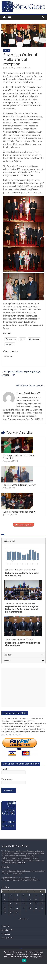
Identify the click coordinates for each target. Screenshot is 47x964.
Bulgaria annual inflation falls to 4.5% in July (21, 574)
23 (11, 908)
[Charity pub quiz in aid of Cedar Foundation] (17, 438)
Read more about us (17, 863)
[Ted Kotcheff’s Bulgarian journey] (17, 467)
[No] (44, 956)
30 (11, 912)
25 (23, 908)
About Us (5, 926)
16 (11, 904)
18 (23, 904)
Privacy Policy (6, 938)
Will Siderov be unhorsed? (31, 385)
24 (17, 908)
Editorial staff (6, 930)
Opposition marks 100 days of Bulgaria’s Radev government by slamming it (21, 609)
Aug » (26, 918)
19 (30, 904)
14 (42, 899)
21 (42, 904)
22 (5, 908)
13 (36, 899)
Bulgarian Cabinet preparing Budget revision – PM (21, 373)
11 (23, 899)
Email (4, 769)
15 (5, 904)
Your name (6, 779)
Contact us (5, 934)
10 (17, 899)
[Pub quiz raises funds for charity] (17, 494)
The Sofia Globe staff (23, 68)
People (6, 50)
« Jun (21, 918)
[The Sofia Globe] (4, 17)
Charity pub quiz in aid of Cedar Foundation (19, 456)
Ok (24, 960)
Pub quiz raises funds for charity (19, 511)
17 (17, 904)
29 (5, 912)
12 (30, 899)
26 (30, 908)
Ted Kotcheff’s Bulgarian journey (19, 484)
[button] (23, 541)
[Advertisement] (23, 687)
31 (17, 912)
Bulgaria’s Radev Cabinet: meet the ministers (22, 644)
